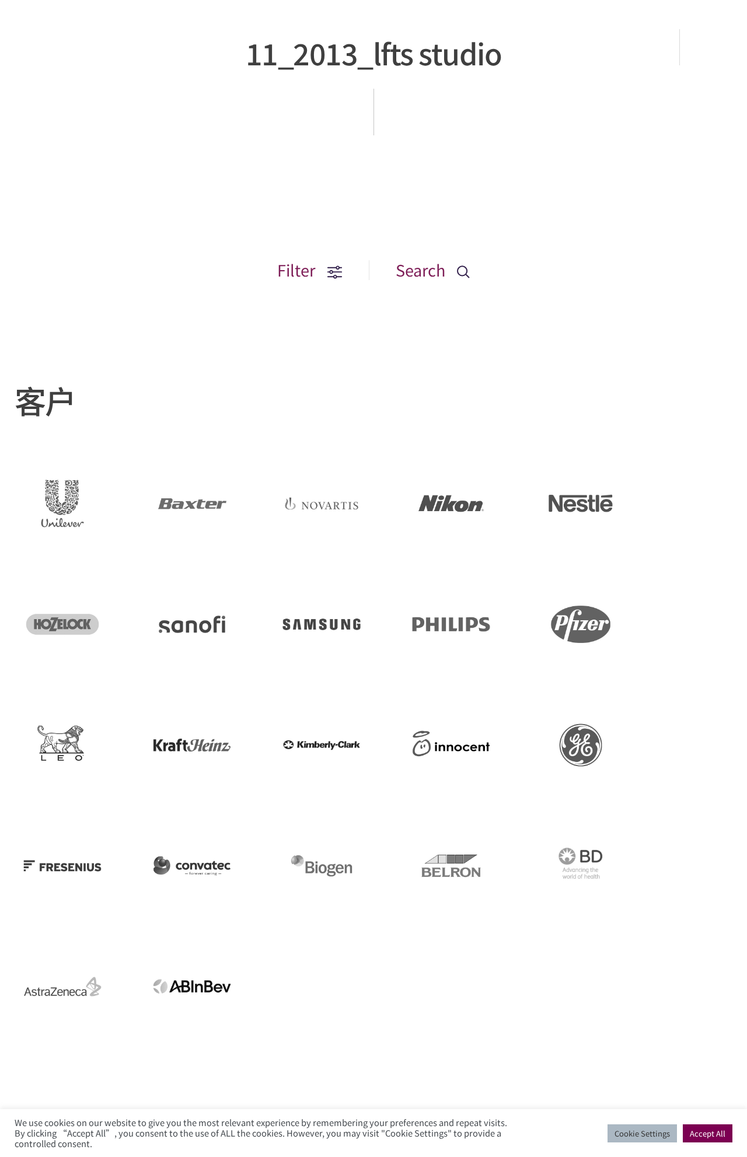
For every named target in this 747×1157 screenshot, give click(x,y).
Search (422, 269)
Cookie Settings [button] (642, 1133)
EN (714, 47)
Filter (298, 269)
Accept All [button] (707, 1133)
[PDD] (65, 61)
